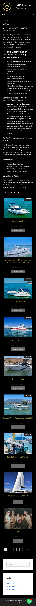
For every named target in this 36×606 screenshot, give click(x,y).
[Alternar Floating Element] (29, 601)
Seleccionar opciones (18, 230)
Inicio (4, 20)
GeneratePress (18, 603)
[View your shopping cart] (28, 15)
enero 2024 (10, 583)
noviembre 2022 (11, 586)
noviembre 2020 (11, 589)
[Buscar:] (18, 564)
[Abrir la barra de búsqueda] (33, 15)
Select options (18, 501)
